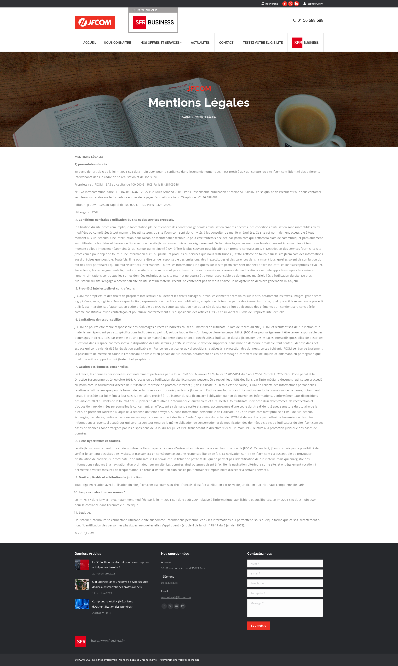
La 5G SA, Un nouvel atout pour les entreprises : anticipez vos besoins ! (121, 564)
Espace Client (315, 3)
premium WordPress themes (182, 659)
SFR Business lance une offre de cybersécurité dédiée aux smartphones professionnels (120, 584)
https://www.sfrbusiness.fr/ (108, 640)
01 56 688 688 (310, 20)
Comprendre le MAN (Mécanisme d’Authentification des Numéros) (112, 604)
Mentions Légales (129, 659)
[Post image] (82, 565)
